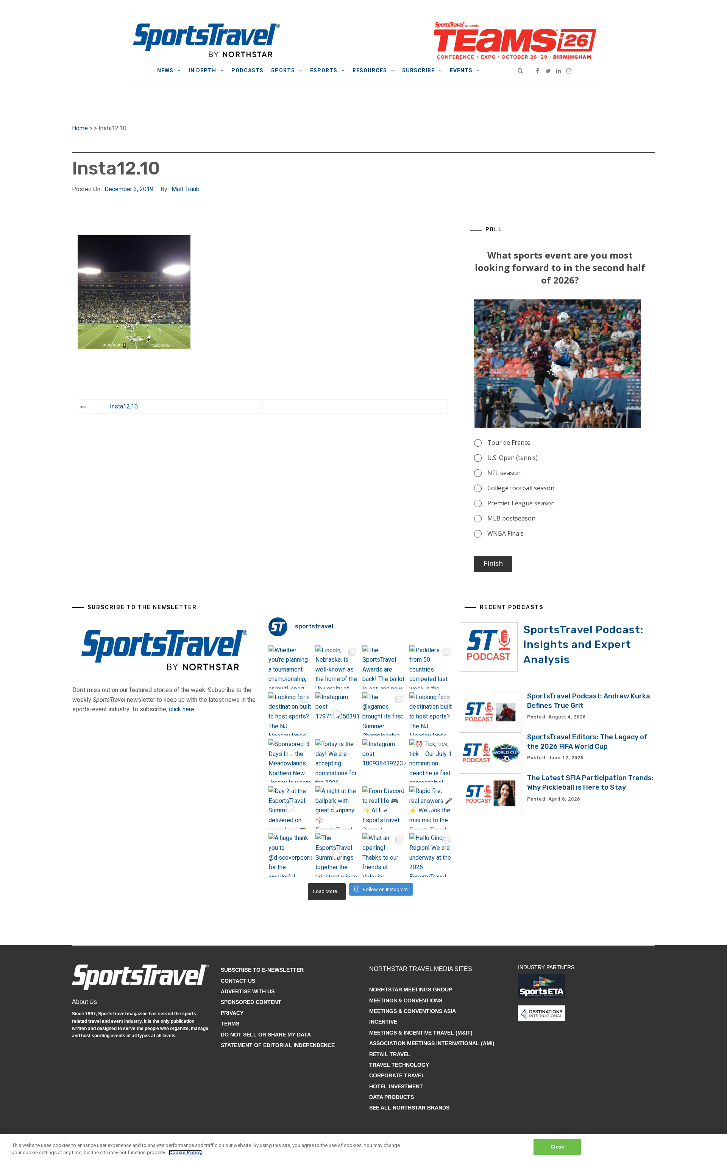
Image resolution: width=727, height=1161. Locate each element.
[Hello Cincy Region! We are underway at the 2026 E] (430, 854)
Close (558, 1147)
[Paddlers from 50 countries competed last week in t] (430, 667)
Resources (370, 70)
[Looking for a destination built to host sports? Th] (290, 714)
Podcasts (247, 70)
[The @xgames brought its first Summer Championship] (384, 714)
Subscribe (418, 70)
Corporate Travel (397, 1075)
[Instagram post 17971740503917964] (337, 714)
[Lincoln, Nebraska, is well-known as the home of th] (337, 667)
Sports (283, 70)
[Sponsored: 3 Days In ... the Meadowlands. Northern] (290, 760)
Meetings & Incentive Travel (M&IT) (421, 1033)
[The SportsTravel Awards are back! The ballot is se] (384, 667)
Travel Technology (399, 1065)
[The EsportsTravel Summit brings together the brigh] (337, 854)
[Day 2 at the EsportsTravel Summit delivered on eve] (290, 807)
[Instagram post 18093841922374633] (384, 760)
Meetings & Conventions (405, 1000)
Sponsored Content (251, 1002)
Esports (323, 70)
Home (80, 128)
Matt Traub (186, 189)
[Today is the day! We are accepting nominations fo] (337, 760)
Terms (230, 1024)
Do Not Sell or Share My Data (266, 1035)
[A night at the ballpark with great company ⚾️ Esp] (337, 807)
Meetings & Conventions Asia (412, 1011)
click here (181, 709)
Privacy (232, 1013)
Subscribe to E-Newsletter (262, 970)
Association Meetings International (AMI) (432, 1043)
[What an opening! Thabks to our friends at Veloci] (384, 854)
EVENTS (461, 70)
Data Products (391, 1097)
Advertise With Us (248, 991)
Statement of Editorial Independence (278, 1045)
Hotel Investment (396, 1086)
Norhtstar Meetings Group (410, 989)
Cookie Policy (185, 1153)
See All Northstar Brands (409, 1108)
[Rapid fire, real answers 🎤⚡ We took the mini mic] (430, 807)
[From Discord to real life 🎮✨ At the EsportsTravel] (384, 807)
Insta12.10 (124, 406)
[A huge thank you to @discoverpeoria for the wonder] (290, 854)
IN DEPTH (202, 70)
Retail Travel (389, 1054)
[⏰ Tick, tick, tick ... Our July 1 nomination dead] (430, 760)
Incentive (383, 1022)
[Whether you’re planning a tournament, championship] (290, 667)
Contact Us (238, 981)
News (165, 70)
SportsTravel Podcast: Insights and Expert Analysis (583, 644)
